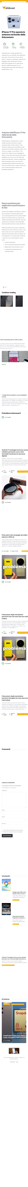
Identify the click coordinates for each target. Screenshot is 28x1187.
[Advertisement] (14, 85)
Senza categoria (15, 924)
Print (6, 287)
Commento (4, 790)
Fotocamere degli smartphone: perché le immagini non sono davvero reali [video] (15, 698)
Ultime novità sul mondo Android (23, 471)
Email (3, 816)
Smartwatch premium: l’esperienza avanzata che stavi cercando (19, 918)
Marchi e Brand (24, 551)
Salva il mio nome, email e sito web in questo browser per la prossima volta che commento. (13, 831)
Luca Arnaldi (5, 47)
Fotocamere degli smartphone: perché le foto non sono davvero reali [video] (15, 616)
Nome (3, 810)
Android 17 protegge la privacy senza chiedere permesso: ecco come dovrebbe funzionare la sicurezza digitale (14, 959)
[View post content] (14, 20)
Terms (17, 1061)
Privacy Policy (12, 1061)
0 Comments (22, 47)
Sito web (4, 823)
